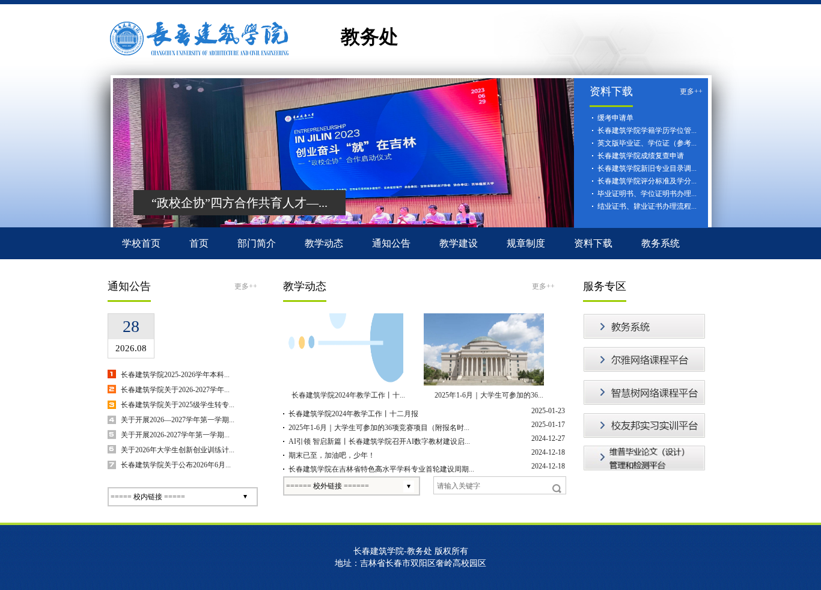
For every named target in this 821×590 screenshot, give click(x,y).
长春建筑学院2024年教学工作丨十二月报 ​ (354, 414)
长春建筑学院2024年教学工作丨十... (348, 395)
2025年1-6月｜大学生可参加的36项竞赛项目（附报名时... (378, 427)
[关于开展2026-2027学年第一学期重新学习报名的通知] (174, 320)
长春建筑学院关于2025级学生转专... (177, 405)
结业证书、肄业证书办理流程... (647, 206)
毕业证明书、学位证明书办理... (647, 193)
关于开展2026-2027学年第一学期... (175, 435)
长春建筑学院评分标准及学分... (647, 181)
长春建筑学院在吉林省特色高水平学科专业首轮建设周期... (381, 469)
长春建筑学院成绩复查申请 (640, 156)
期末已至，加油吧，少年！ (331, 455)
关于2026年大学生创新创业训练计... (177, 450)
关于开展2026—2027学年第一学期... (177, 420)
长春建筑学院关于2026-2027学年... (175, 390)
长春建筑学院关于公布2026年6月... (176, 465)
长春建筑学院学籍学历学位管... (647, 130)
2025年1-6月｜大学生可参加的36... (489, 395)
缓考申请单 (615, 118)
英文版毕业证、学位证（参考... (647, 143)
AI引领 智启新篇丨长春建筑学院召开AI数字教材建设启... (379, 441)
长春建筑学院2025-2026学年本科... (175, 374)
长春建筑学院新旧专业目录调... (647, 168)
